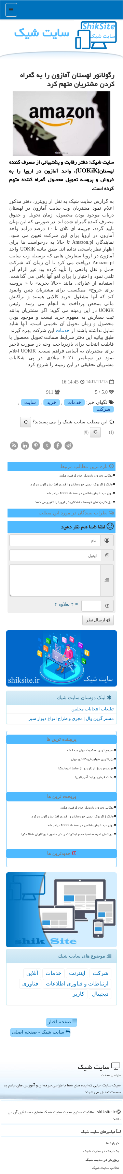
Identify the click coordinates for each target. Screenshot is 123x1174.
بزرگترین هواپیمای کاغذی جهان (92, 759)
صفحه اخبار (60, 1021)
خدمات (63, 330)
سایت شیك (41, 32)
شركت (103, 409)
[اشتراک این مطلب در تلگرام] (68, 445)
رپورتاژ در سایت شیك (102, 1159)
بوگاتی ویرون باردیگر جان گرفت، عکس (85, 475)
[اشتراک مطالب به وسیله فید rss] (14, 445)
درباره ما (112, 1142)
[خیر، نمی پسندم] (95, 432)
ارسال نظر (96, 620)
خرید (51, 402)
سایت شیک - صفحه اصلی (39, 1032)
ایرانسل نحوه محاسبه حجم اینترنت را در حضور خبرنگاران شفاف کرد (66, 834)
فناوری (30, 984)
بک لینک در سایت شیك (101, 1151)
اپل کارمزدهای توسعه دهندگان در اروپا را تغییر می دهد (73, 502)
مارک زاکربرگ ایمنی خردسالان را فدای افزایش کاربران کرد (71, 484)
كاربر (78, 994)
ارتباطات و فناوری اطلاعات (77, 984)
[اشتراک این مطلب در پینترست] (36, 445)
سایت (30, 402)
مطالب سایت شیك (105, 1167)
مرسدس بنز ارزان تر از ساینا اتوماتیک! (85, 768)
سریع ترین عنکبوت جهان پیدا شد (89, 750)
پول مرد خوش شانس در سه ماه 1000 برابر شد (79, 493)
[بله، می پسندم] (25, 422)
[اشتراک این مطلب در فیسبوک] (58, 445)
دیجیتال (100, 994)
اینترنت (77, 973)
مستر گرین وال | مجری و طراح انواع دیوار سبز (71, 718)
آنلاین (32, 973)
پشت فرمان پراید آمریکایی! (94, 777)
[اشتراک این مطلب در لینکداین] (25, 445)
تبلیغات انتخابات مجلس (92, 708)
